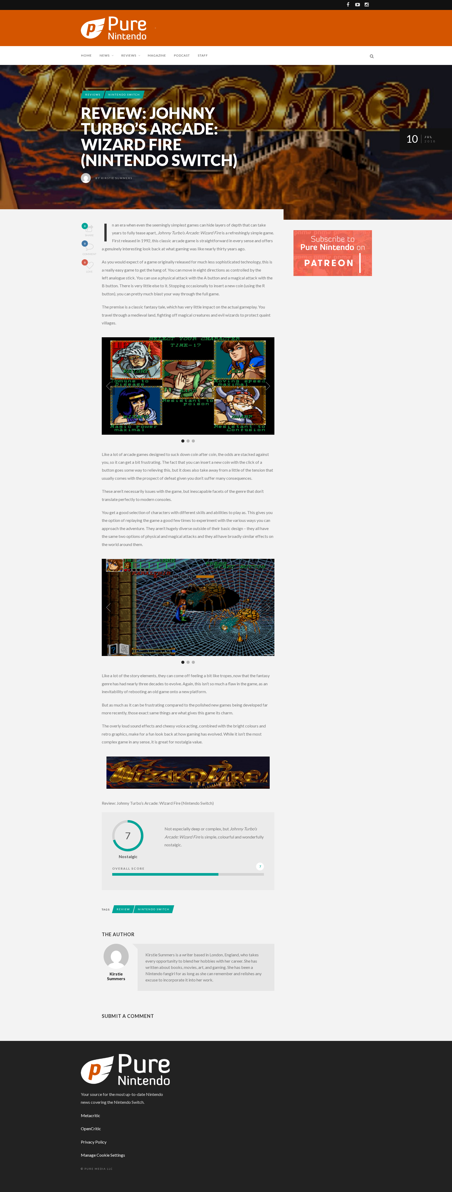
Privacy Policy (93, 1141)
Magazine (157, 55)
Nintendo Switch (124, 94)
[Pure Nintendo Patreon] (332, 252)
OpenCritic (91, 1128)
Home (86, 55)
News (105, 55)
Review (123, 909)
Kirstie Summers (116, 178)
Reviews (128, 55)
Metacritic (90, 1115)
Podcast (182, 55)
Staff (203, 55)
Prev (108, 386)
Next (267, 386)
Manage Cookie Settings (103, 1154)
